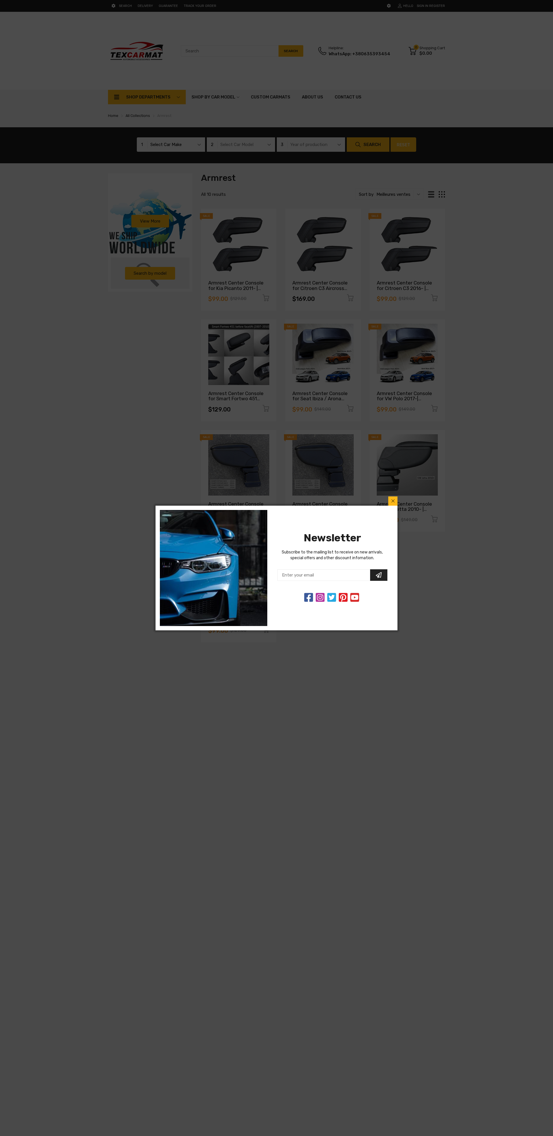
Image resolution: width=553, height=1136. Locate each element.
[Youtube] (355, 597)
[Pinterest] (343, 597)
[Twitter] (320, 597)
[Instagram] (332, 597)
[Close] (392, 501)
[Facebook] (309, 597)
